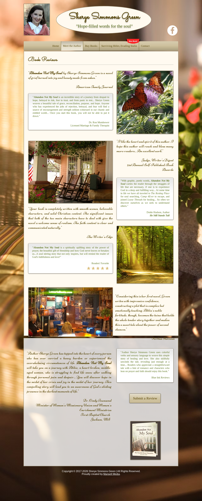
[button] (91, 46)
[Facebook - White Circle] (172, 30)
